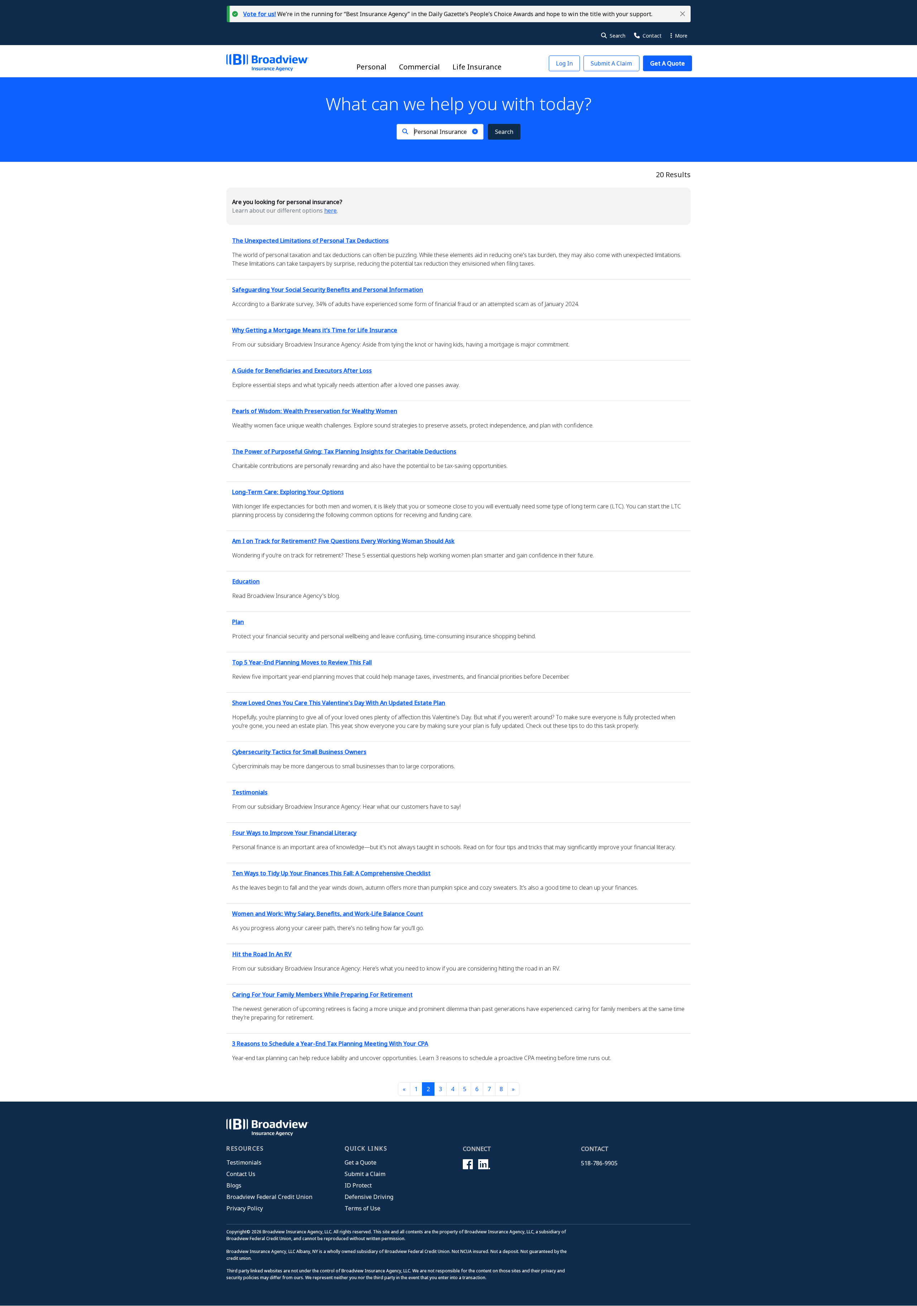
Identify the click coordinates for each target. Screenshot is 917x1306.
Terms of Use (362, 1208)
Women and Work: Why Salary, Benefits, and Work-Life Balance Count (327, 914)
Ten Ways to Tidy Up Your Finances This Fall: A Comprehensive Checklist (331, 873)
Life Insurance (476, 67)
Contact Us (240, 1174)
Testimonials (250, 792)
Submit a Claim (365, 1174)
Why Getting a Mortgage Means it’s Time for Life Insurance (314, 330)
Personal (371, 67)
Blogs (233, 1185)
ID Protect (358, 1185)
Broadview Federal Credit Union (269, 1197)
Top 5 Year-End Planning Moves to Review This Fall (302, 662)
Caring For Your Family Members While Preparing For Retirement (322, 994)
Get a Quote (360, 1162)
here (330, 210)
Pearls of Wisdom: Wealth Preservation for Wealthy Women (314, 411)
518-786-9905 (599, 1163)
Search (504, 132)
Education (246, 581)
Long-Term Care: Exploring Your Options (288, 492)
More (680, 35)
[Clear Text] (475, 131)
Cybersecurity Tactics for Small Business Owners (299, 752)
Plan (238, 622)
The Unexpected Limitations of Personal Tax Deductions (310, 241)
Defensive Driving (369, 1197)
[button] (682, 14)
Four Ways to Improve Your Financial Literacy (294, 833)
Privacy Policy (244, 1208)
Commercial (419, 67)
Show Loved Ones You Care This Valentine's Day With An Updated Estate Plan (338, 703)
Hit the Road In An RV (262, 954)
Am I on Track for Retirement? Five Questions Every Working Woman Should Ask (343, 541)
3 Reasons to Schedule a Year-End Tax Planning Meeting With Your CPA (330, 1044)
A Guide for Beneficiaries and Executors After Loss (302, 370)
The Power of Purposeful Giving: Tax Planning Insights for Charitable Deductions (344, 451)
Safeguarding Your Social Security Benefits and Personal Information (327, 290)
